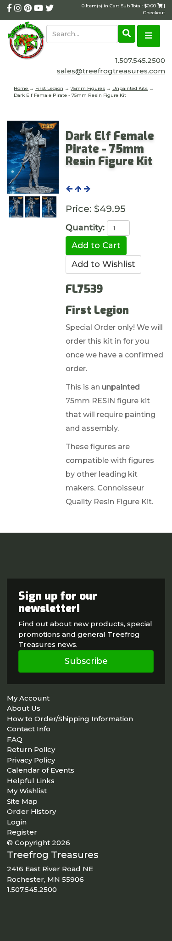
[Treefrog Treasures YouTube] (39, 8)
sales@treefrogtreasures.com (111, 71)
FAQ (14, 739)
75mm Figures (88, 88)
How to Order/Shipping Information (70, 718)
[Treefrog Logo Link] (26, 41)
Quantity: (85, 228)
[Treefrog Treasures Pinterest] (29, 8)
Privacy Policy (31, 760)
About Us (23, 708)
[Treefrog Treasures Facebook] (10, 8)
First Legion (49, 88)
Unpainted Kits (130, 88)
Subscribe (86, 661)
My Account (28, 698)
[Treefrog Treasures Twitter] (49, 8)
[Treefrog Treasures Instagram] (19, 8)
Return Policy (31, 749)
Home (21, 88)
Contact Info (28, 728)
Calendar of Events (40, 770)
